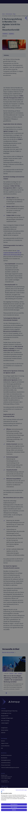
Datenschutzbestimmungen (21, 790)
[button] (2, 790)
